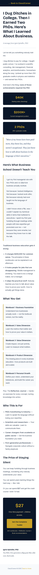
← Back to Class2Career (19, 3)
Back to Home (27, 568)
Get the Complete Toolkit (19, 523)
